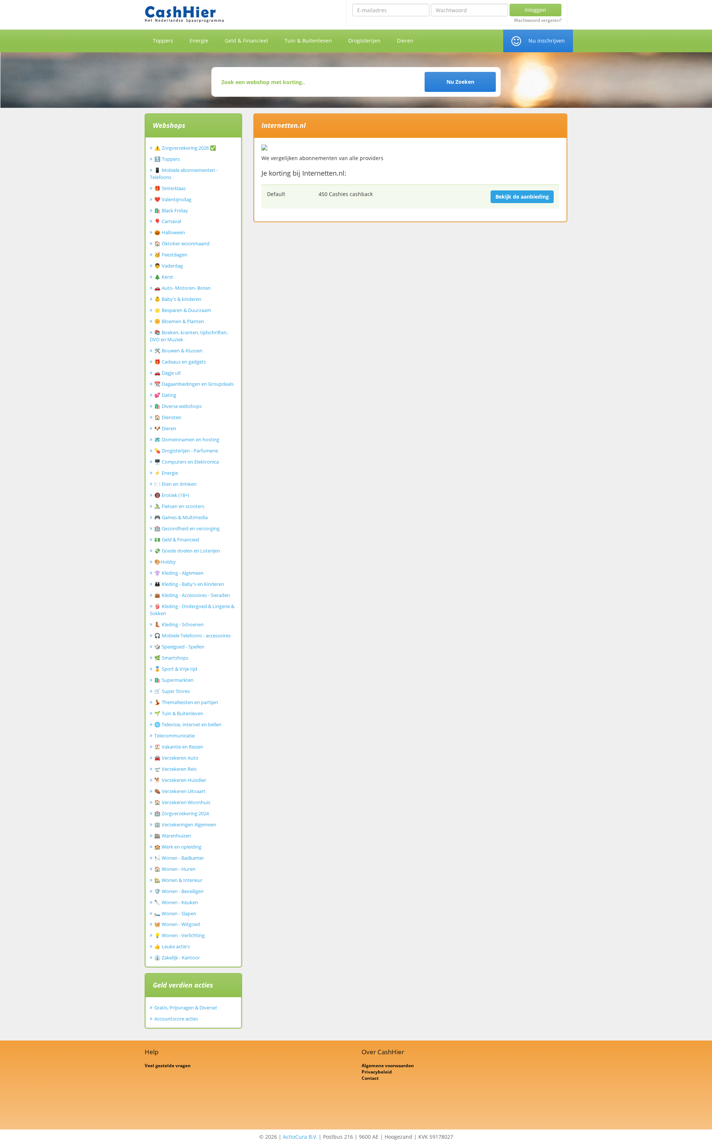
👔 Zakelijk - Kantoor (177, 957)
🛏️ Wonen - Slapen (175, 913)
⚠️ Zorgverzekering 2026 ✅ (185, 148)
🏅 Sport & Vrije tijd (175, 669)
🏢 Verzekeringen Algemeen (185, 824)
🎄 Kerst (163, 276)
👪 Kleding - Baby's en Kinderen (189, 584)
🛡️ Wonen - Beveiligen (179, 891)
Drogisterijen (364, 40)
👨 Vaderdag (168, 265)
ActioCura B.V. (300, 1136)
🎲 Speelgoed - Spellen (179, 646)
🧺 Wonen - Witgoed (177, 924)
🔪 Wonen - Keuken (176, 902)
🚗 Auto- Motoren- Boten (182, 288)
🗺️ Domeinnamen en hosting (186, 439)
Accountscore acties (176, 1018)
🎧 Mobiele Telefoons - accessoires (192, 635)
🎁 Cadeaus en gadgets (180, 361)
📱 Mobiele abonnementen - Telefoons (184, 173)
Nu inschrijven (546, 40)
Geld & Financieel (246, 40)
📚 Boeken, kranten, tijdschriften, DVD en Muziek (189, 336)
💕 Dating (165, 395)
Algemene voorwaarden (388, 1065)
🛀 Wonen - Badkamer (179, 858)
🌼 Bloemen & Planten (179, 321)
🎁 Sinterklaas (170, 188)
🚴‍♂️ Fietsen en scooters (179, 506)
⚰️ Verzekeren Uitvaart (179, 791)
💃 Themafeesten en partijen (186, 702)
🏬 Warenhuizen (172, 835)
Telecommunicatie (174, 735)
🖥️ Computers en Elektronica (186, 461)
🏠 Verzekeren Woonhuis (182, 802)
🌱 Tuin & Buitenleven (178, 713)
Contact (370, 1078)
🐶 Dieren (165, 428)
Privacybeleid (377, 1072)
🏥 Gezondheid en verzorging (187, 528)
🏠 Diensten (167, 417)
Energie (198, 40)
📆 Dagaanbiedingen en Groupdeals (194, 384)
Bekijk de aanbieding (522, 196)
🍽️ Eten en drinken (175, 484)
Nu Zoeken (460, 81)
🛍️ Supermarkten (174, 680)
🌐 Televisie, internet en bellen (187, 724)
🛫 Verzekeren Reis (175, 769)
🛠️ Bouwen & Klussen (178, 350)
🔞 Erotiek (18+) (171, 495)
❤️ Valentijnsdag (172, 199)
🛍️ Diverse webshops (178, 406)
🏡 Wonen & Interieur (178, 880)
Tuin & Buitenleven (308, 40)
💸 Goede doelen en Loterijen (187, 550)
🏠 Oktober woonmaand (182, 243)
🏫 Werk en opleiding (177, 846)
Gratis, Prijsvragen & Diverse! (185, 1007)
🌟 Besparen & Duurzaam (182, 310)
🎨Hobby (165, 561)
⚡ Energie (166, 473)
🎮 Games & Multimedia (181, 517)
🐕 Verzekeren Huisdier (180, 780)
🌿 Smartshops (171, 657)
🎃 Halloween (169, 232)
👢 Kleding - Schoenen (179, 624)
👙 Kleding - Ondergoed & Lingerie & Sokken (192, 610)
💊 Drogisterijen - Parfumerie (186, 450)
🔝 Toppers (167, 159)
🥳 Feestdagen (170, 254)
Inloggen (535, 9)
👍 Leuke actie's (172, 946)
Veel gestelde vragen (168, 1065)
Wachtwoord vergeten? (537, 20)
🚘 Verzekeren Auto (176, 757)
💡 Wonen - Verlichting (179, 935)
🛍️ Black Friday (171, 210)
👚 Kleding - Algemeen (179, 573)
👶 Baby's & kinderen (177, 299)
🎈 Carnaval (167, 221)
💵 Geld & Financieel (176, 539)
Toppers (163, 40)
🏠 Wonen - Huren (174, 869)
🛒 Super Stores (172, 691)
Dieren (405, 40)
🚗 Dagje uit (167, 372)
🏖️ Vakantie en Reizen (178, 746)
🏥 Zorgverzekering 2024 (181, 813)
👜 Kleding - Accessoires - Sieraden (192, 595)
